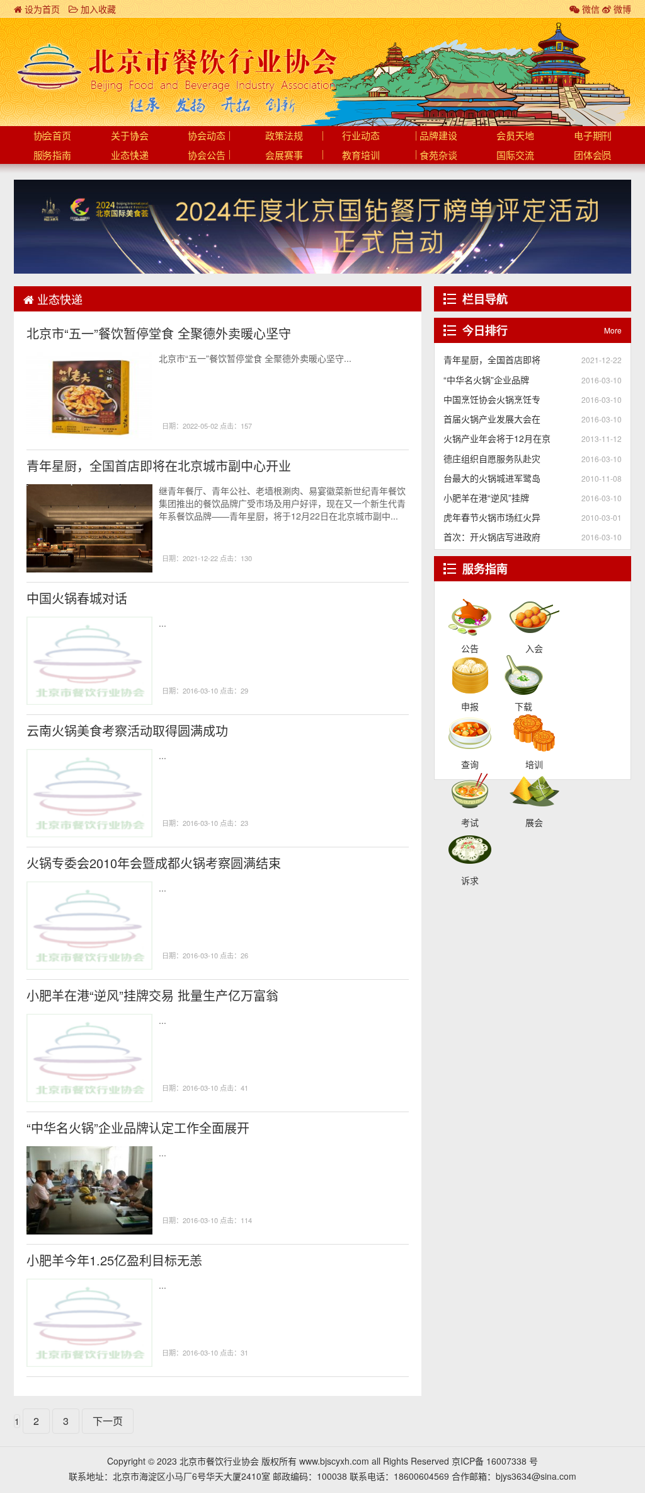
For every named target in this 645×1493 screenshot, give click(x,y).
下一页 (108, 1421)
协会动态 (206, 136)
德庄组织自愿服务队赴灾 (491, 458)
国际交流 (515, 156)
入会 (534, 616)
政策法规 (284, 136)
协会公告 (206, 156)
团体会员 (593, 156)
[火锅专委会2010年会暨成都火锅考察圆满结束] (89, 925)
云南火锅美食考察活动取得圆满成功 (127, 730)
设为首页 (41, 9)
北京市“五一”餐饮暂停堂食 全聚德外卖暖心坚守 (158, 333)
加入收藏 (97, 9)
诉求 (470, 848)
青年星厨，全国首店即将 (491, 359)
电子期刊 (593, 136)
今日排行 (485, 330)
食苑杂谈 (438, 156)
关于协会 (130, 136)
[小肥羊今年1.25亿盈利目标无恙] (89, 1323)
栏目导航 (485, 299)
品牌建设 (438, 136)
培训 (534, 732)
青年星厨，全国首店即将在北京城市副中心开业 (158, 465)
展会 (534, 790)
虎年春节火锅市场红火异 (491, 517)
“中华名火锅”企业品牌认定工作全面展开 (137, 1127)
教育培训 (361, 156)
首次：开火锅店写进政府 (491, 536)
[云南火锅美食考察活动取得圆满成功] (89, 793)
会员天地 (515, 136)
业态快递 (130, 156)
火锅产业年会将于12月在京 (497, 438)
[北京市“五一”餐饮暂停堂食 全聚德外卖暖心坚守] (89, 396)
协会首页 (52, 136)
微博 (621, 9)
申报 (470, 674)
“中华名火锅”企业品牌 (486, 379)
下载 (524, 674)
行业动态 (361, 136)
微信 (589, 9)
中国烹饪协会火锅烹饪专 (491, 399)
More (613, 330)
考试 (470, 790)
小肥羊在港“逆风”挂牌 (486, 497)
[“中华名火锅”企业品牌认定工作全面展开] (89, 1190)
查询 (470, 732)
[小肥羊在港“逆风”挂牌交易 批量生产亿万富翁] (89, 1058)
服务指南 (52, 156)
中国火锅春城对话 (76, 598)
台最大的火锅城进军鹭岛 (491, 478)
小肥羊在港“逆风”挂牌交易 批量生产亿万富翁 (152, 995)
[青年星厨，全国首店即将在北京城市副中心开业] (89, 528)
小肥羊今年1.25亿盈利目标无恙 (114, 1260)
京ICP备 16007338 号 (495, 1461)
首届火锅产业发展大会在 (491, 418)
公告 (470, 616)
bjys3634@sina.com (536, 1476)
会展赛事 (284, 156)
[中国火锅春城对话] (89, 661)
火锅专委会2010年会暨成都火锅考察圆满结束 (153, 863)
